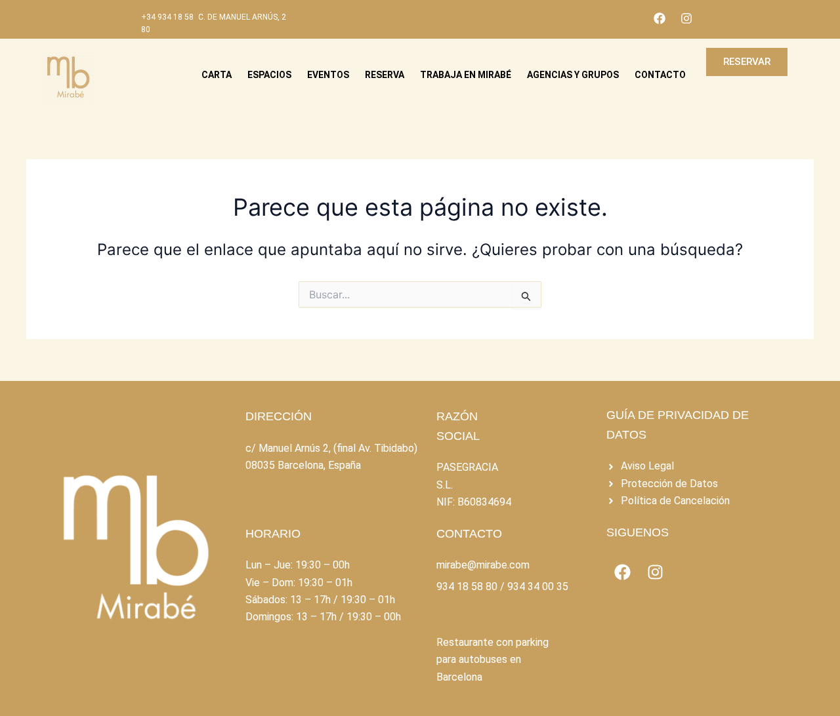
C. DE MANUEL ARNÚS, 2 (242, 17)
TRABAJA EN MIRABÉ (465, 75)
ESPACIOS (269, 75)
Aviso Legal (647, 466)
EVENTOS (328, 75)
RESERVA (384, 75)
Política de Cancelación (675, 500)
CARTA (216, 75)
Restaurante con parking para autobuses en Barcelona (492, 659)
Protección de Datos (669, 483)
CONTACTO (660, 75)
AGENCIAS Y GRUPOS (573, 75)
